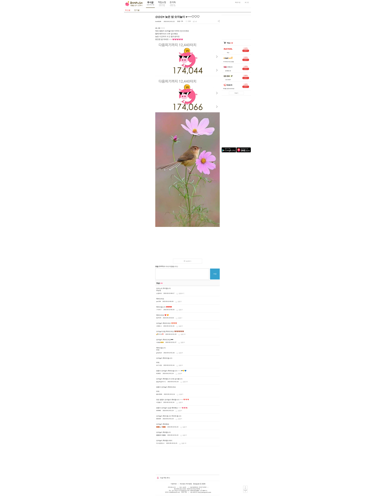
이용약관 (174, 484)
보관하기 (188, 261)
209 (189, 21)
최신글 (127, 10)
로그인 (247, 2)
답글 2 (181, 309)
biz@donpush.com (204, 492)
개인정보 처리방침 (186, 484)
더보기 (236, 93)
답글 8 (180, 373)
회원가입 (237, 2)
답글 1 (180, 301)
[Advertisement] (138, 44)
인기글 (136, 10)
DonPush (134, 4)
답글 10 (183, 334)
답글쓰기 (181, 293)
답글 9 (181, 326)
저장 (215, 274)
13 (196, 21)
